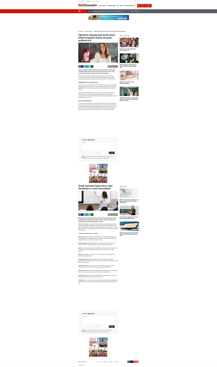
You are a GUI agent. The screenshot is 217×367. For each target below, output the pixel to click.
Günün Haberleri (88, 1)
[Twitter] (82, 66)
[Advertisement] (98, 124)
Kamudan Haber (112, 5)
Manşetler (82, 1)
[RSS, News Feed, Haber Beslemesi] (137, 362)
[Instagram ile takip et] (134, 362)
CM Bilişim (82, 365)
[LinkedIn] (87, 66)
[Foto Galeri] (138, 1)
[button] (111, 66)
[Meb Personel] (87, 5)
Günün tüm (135, 11)
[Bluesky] (84, 66)
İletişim (105, 361)
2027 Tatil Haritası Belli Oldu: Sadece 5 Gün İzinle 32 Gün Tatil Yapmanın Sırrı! (108, 11)
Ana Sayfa (82, 31)
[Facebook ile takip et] (128, 362)
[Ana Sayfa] (79, 1)
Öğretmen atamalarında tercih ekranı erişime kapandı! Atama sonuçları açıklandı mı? (110, 31)
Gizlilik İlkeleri (110, 361)
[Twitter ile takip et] (131, 362)
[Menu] (139, 6)
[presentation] (82, 11)
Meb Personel (102, 5)
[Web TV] (135, 1)
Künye (102, 361)
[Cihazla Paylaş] (92, 66)
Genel (121, 5)
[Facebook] (79, 66)
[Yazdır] (109, 66)
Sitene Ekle (97, 1)
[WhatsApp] (89, 66)
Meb (118, 5)
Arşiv (93, 1)
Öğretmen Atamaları (129, 5)
